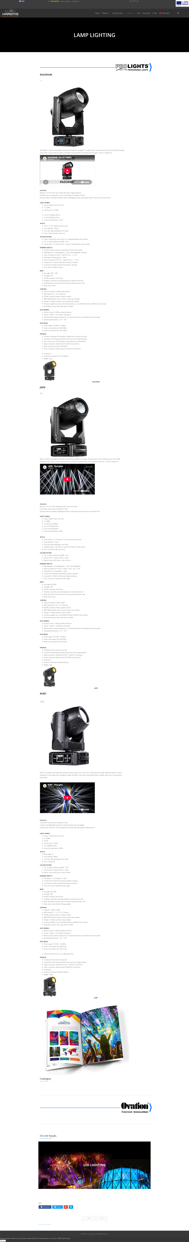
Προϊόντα (130, 13)
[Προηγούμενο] (89, 1218)
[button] (134, 1)
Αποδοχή (3, 1241)
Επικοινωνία (146, 13)
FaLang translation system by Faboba (44, 1224)
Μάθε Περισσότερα (64, 1238)
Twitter (58, 1207)
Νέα (138, 13)
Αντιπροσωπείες (118, 13)
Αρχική (97, 13)
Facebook (46, 1207)
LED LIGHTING (94, 1165)
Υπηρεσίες (105, 13)
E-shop (154, 13)
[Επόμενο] (101, 1218)
